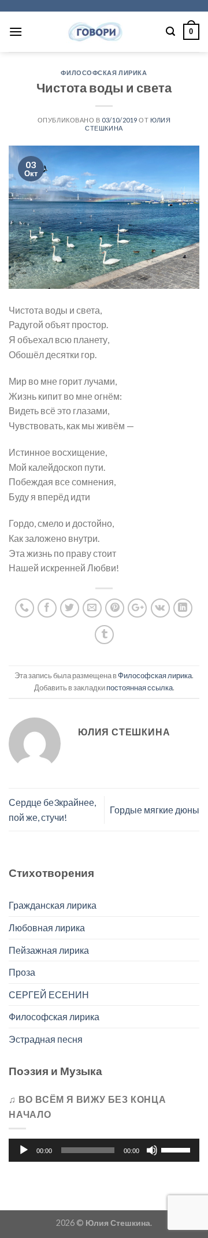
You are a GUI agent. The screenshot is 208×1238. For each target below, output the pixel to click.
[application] (104, 1150)
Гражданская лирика (52, 904)
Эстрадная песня (46, 1038)
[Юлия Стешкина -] (94, 32)
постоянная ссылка (139, 687)
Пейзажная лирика (49, 950)
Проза (22, 971)
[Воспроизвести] (23, 1150)
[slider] (177, 1149)
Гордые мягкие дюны (154, 809)
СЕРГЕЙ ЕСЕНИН (49, 994)
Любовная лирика (47, 927)
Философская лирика (104, 72)
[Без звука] (152, 1150)
